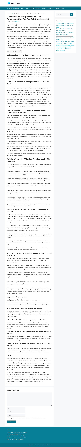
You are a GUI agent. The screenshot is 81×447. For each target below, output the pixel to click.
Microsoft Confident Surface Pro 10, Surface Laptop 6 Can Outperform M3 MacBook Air (65, 37)
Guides (27, 8)
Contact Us (44, 8)
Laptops (22, 8)
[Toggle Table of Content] (19, 51)
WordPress (51, 444)
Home (8, 13)
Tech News (9, 8)
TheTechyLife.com (39, 444)
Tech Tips (32, 8)
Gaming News (16, 8)
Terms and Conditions (59, 8)
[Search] (71, 14)
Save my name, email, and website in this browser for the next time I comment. (26, 418)
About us (38, 8)
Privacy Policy (50, 8)
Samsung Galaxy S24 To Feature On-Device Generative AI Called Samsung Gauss (65, 25)
